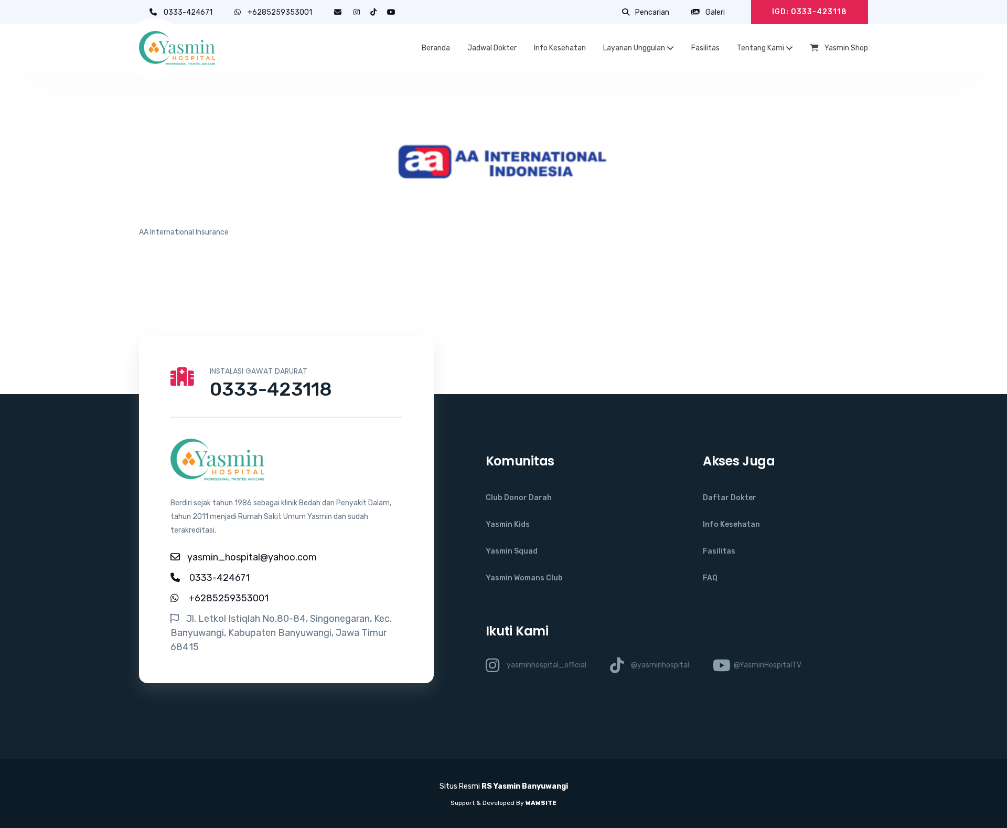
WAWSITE (541, 802)
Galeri (714, 12)
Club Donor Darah (519, 497)
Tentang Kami (761, 48)
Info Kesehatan (560, 48)
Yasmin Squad (512, 551)
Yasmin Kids (508, 524)
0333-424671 (189, 12)
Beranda (436, 48)
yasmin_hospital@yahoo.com (252, 557)
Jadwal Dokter (492, 48)
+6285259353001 (280, 12)
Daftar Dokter (729, 497)
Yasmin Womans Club (524, 578)
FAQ (710, 578)
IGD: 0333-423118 (809, 11)
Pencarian (651, 12)
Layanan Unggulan (635, 48)
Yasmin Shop (845, 48)
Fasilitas (705, 48)
